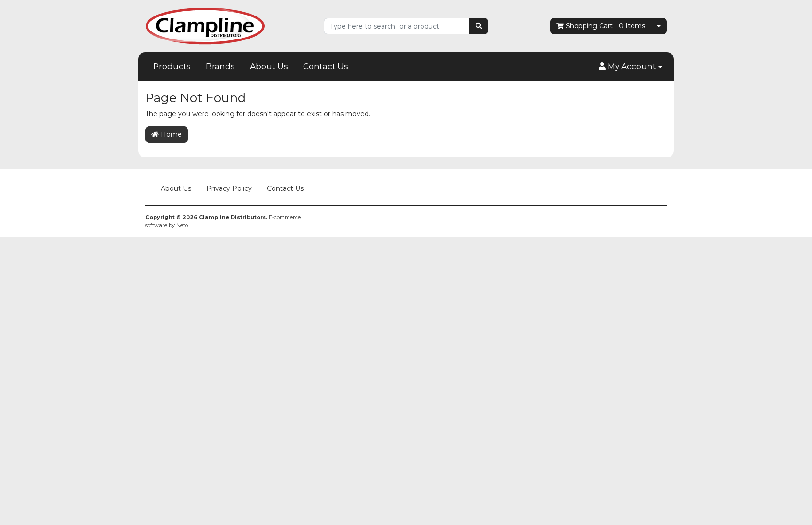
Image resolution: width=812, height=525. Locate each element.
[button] (630, 67)
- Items (605, 26)
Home (170, 134)
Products (172, 66)
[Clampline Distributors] (205, 25)
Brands (220, 66)
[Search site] (478, 26)
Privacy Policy (229, 188)
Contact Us (325, 66)
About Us (269, 66)
